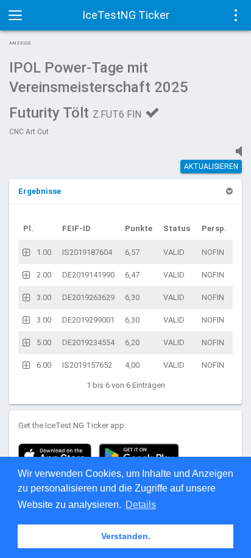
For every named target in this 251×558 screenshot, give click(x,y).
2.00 (44, 274)
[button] (39, 191)
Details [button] (140, 504)
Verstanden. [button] (125, 536)
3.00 (44, 297)
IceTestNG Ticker (125, 15)
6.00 (44, 365)
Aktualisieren (211, 166)
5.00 (44, 342)
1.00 (44, 252)
